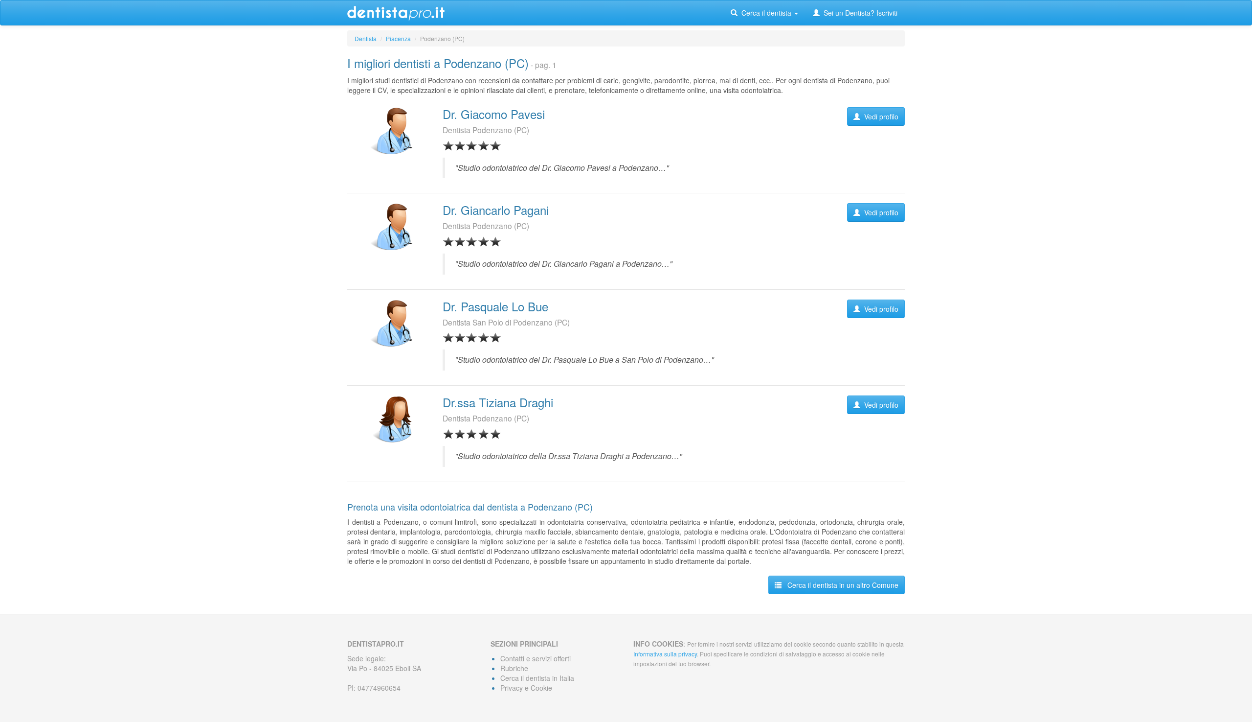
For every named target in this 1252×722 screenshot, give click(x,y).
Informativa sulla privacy (665, 654)
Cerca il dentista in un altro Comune (840, 585)
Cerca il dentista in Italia (537, 678)
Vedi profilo (879, 116)
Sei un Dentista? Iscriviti (858, 13)
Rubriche (514, 668)
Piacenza (398, 38)
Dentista (366, 38)
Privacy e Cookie (526, 688)
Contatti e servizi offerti (535, 658)
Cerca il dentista (765, 13)
